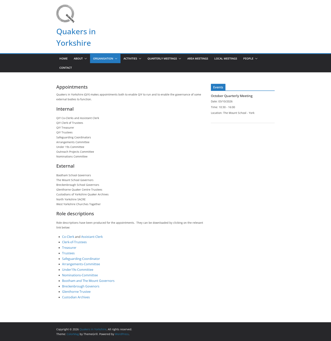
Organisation (103, 58)
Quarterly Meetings (162, 58)
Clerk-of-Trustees (74, 242)
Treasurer (69, 248)
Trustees (68, 253)
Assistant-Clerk (92, 237)
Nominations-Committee (80, 275)
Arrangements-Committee (81, 264)
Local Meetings (225, 58)
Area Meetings (197, 58)
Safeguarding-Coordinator (81, 259)
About (78, 58)
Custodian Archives (76, 297)
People (248, 58)
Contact (65, 67)
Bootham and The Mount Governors (88, 281)
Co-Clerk (68, 237)
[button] (85, 58)
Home (63, 58)
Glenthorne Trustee (76, 292)
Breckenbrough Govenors (80, 286)
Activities (130, 58)
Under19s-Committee (77, 270)
